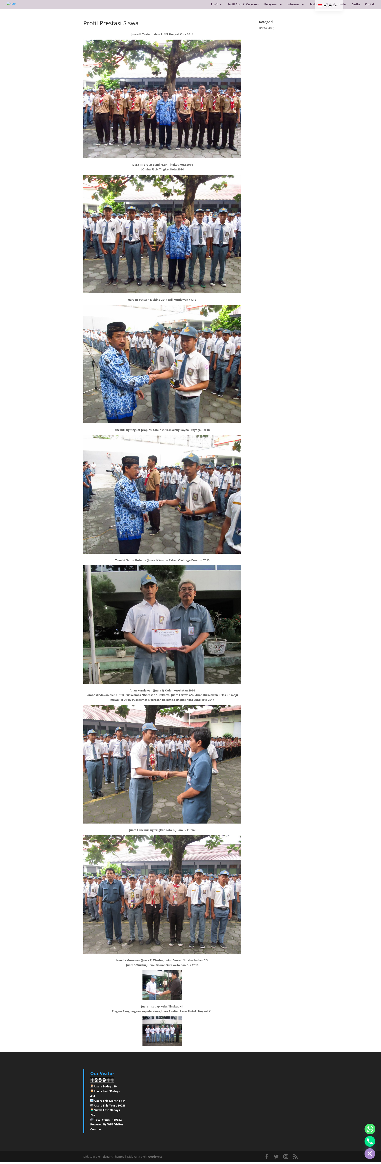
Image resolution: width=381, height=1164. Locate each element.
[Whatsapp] (370, 1129)
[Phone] (370, 1141)
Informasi (294, 4)
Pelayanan (271, 4)
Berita (356, 4)
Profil (214, 4)
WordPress (154, 1156)
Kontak (370, 4)
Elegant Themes (113, 1156)
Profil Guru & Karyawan (243, 4)
